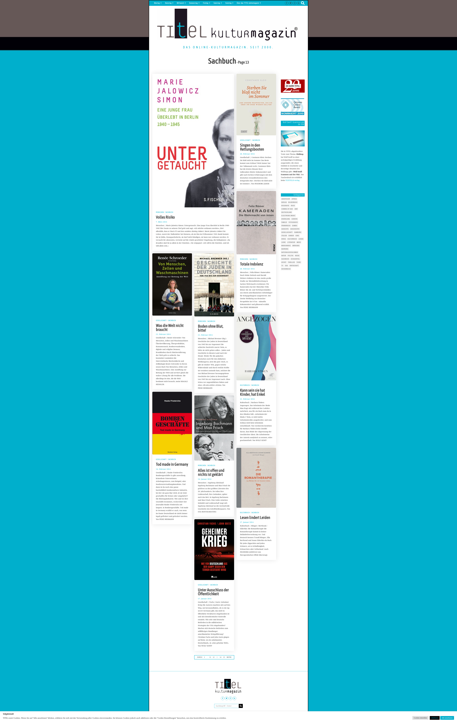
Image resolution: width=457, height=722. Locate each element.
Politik (290, 255)
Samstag (217, 3)
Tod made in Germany (172, 464)
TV (282, 265)
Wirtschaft (294, 265)
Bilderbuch (292, 202)
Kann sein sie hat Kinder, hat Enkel (252, 392)
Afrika (294, 199)
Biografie (285, 205)
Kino (297, 235)
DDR (296, 209)
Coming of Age (287, 209)
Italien (284, 235)
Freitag (205, 3)
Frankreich (285, 225)
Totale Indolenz (251, 264)
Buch (293, 205)
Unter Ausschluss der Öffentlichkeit (213, 592)
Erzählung (285, 219)
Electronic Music (288, 215)
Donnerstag (193, 3)
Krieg (283, 239)
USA (286, 265)
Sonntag (228, 3)
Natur (283, 255)
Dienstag (168, 3)
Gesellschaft (245, 140)
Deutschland (286, 212)
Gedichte (285, 229)
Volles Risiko (165, 217)
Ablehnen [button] (434, 718)
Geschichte (294, 229)
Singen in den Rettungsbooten (252, 147)
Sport (283, 262)
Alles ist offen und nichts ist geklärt (211, 472)
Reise (297, 255)
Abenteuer (285, 199)
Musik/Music (286, 245)
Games (294, 225)
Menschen (160, 212)
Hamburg (297, 232)
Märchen (296, 245)
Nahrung (284, 249)
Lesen (301, 239)
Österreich (286, 269)
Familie (284, 222)
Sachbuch (169, 212)
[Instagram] (294, 3)
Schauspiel (295, 259)
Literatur (291, 242)
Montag (157, 3)
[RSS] (298, 3)
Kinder (291, 235)
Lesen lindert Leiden (255, 517)
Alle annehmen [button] (447, 718)
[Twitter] (290, 3)
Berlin (284, 202)
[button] (241, 706)
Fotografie (293, 222)
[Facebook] (286, 3)
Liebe (283, 242)
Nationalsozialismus (289, 252)
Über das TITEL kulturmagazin (248, 3)
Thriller (291, 262)
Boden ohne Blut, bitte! (210, 328)
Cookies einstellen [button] (420, 718)
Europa (294, 219)
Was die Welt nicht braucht (170, 327)
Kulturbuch (245, 385)
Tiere (299, 262)
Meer (299, 242)
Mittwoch (180, 3)
